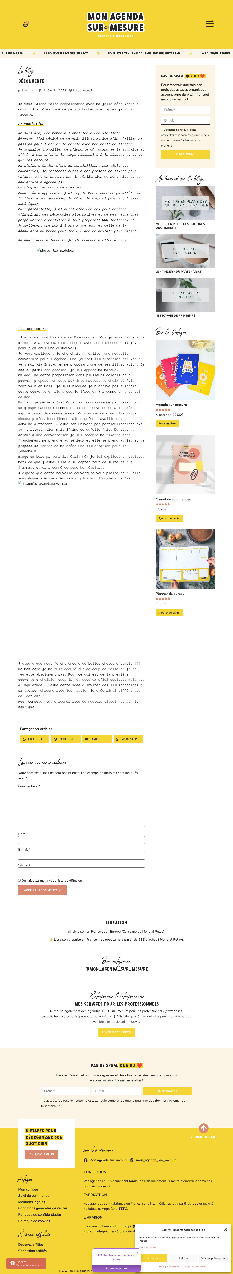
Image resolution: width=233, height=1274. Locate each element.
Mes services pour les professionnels (116, 1004)
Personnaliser (167, 423)
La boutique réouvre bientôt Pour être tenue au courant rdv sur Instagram (99, 53)
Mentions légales (31, 1202)
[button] (226, 1230)
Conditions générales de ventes (42, 1208)
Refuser (183, 1258)
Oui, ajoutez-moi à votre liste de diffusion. (52, 880)
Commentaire (29, 786)
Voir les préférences (213, 1258)
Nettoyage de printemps (175, 316)
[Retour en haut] (204, 1128)
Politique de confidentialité (194, 1266)
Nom (22, 834)
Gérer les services (147, 1247)
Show (26, 1263)
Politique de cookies (169, 1266)
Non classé (29, 91)
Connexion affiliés (32, 1250)
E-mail (24, 849)
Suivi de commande (33, 1195)
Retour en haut (204, 1137)
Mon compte (28, 1189)
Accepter (153, 1258)
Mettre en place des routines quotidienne (180, 226)
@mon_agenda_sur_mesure (116, 969)
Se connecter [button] (114, 1268)
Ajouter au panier (169, 518)
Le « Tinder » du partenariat (179, 272)
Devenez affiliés (30, 1244)
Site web (24, 865)
